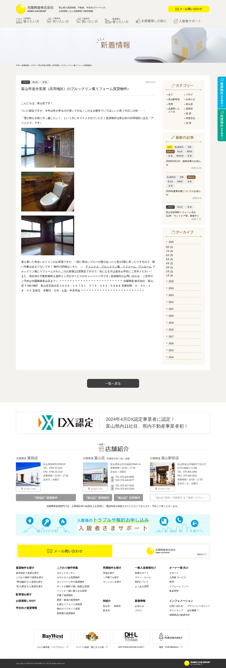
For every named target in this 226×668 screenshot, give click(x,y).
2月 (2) (169, 271)
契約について (142, 581)
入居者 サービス (177, 577)
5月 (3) (169, 259)
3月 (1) (169, 267)
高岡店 (189, 108)
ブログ (33, 65)
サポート (174, 573)
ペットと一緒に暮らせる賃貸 (72, 590)
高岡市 (117, 606)
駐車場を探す (24, 594)
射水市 (106, 610)
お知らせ (190, 99)
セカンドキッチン (66, 573)
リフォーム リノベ (178, 586)
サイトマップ (176, 610)
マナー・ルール (143, 577)
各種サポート (142, 573)
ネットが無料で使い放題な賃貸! (73, 586)
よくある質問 (142, 586)
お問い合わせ (176, 606)
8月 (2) (169, 247)
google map (29, 488)
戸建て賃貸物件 (65, 595)
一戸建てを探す (111, 577)
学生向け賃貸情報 (26, 607)
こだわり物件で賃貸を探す (29, 577)
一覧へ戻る (113, 383)
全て (170, 94)
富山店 (35, 82)
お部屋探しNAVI (25, 600)
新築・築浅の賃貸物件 (68, 600)
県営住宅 (190, 118)
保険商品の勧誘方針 (179, 615)
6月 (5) (169, 255)
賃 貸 (45, 82)
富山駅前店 (174, 99)
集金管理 (174, 590)
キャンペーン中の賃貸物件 (70, 581)
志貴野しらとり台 (174, 110)
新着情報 (25, 65)
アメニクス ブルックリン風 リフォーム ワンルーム (118, 266)
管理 (171, 581)
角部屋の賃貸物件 (66, 613)
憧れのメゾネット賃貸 (68, 608)
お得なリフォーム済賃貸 (69, 604)
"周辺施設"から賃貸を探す (29, 581)
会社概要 (191, 610)
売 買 (188, 123)
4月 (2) (169, 263)
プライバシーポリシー (198, 606)
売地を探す (108, 573)
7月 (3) (169, 251)
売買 (170, 104)
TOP (18, 65)
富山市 (106, 606)
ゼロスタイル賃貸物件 (68, 577)
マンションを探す (112, 581)
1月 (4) (169, 275)
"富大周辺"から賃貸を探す (29, 586)
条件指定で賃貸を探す (27, 573)
